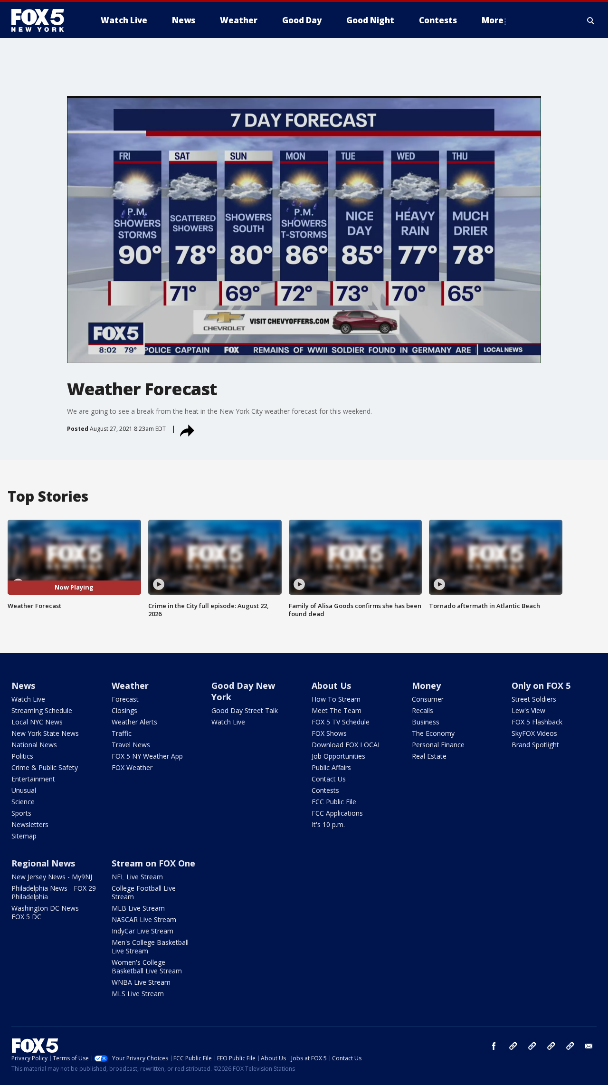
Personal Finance (438, 744)
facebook (494, 1046)
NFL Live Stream (137, 876)
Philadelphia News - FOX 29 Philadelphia (53, 892)
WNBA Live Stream (141, 982)
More (493, 20)
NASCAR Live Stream (144, 919)
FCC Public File (334, 801)
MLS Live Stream (138, 993)
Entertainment (33, 778)
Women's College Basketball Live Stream (147, 966)
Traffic (122, 733)
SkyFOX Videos (534, 733)
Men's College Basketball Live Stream (150, 946)
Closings (124, 710)
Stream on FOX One (153, 863)
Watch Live (28, 699)
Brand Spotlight (535, 744)
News (23, 685)
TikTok (532, 1046)
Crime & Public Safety (44, 767)
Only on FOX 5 (541, 685)
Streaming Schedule (41, 710)
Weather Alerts (134, 721)
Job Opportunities (338, 756)
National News (34, 744)
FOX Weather (132, 767)
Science (23, 801)
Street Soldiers (534, 699)
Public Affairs (331, 767)
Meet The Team (336, 710)
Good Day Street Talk (244, 710)
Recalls (422, 710)
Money (426, 685)
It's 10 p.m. (328, 824)
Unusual (23, 790)
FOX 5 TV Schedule (341, 721)
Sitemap (24, 835)
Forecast (125, 699)
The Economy (433, 733)
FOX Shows (329, 733)
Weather (130, 685)
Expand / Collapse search (591, 20)
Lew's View (528, 710)
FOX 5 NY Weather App (147, 756)
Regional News (43, 863)
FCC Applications (337, 813)
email (589, 1046)
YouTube (551, 1046)
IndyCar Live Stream (142, 930)
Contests (325, 790)
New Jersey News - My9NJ (51, 876)
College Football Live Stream (144, 892)
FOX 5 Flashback (537, 721)
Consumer (428, 699)
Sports (21, 813)
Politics (22, 756)
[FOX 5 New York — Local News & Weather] (42, 20)
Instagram (513, 1046)
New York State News (45, 733)
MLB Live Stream (138, 908)
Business (425, 721)
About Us (331, 685)
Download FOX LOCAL (346, 744)
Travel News (131, 744)
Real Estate (429, 756)
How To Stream (336, 699)
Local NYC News (37, 721)
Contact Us (329, 778)
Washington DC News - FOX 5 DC (47, 912)
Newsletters (29, 824)
